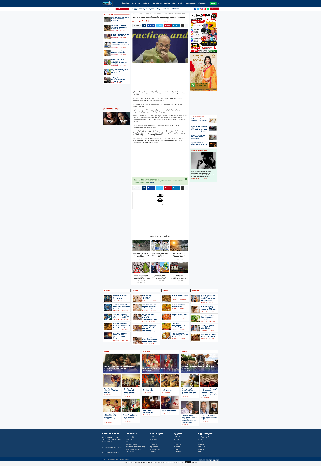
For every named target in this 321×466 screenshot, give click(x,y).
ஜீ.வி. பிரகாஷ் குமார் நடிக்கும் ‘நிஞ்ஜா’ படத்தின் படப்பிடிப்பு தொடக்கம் (129, 391)
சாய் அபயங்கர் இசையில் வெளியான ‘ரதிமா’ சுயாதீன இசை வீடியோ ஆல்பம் (119, 368)
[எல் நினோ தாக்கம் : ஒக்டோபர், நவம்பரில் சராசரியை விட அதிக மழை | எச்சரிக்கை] (107, 53)
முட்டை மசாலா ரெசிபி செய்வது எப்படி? (178, 305)
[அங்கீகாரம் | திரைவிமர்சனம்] (151, 402)
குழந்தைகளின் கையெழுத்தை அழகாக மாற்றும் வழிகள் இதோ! (149, 339)
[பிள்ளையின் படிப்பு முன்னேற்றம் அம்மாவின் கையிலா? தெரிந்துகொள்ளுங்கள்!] (137, 317)
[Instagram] (201, 9)
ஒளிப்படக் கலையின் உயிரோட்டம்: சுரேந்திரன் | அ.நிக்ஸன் (209, 417)
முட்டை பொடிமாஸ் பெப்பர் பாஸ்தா (180, 296)
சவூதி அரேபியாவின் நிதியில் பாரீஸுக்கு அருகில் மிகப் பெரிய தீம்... (119, 71)
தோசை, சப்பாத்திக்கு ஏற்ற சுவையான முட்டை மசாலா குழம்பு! (180, 334)
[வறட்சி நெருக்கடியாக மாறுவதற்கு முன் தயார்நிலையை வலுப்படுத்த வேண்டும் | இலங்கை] (107, 62)
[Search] (218, 3)
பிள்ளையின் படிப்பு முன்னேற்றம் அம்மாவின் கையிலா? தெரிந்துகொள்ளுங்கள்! (150, 316)
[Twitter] (198, 9)
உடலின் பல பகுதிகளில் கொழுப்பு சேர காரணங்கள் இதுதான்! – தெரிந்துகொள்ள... (208, 298)
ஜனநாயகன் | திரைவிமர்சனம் (148, 389)
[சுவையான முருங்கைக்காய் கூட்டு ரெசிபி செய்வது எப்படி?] (166, 326)
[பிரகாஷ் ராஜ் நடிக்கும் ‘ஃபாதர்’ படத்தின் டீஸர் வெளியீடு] (107, 36)
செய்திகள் (126, 3)
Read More (194, 462)
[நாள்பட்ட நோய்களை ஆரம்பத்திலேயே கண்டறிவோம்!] (195, 328)
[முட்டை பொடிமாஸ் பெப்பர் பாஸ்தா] (166, 298)
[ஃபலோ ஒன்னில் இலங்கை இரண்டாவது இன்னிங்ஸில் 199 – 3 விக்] (107, 45)
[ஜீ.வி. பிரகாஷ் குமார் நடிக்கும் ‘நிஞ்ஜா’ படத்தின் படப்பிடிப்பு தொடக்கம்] (131, 380)
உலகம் (141, 14)
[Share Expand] (182, 25)
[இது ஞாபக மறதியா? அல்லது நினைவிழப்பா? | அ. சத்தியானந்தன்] (213, 144)
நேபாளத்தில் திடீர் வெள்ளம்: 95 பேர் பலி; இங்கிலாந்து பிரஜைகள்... (120, 19)
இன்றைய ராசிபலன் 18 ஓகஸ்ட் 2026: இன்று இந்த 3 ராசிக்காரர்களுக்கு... (121, 325)
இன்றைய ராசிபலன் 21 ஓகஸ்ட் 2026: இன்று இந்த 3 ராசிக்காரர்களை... (121, 306)
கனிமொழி (143, 21)
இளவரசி (114, 21)
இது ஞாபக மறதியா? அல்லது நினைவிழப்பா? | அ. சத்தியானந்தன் (199, 144)
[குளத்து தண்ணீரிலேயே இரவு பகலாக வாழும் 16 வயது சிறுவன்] (213, 137)
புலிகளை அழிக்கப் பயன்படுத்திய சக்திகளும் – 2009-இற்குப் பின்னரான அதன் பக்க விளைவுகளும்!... (189, 419)
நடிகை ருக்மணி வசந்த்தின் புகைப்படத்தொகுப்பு (110, 122)
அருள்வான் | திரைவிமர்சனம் (167, 389)
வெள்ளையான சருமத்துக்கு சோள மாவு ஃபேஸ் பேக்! (149, 297)
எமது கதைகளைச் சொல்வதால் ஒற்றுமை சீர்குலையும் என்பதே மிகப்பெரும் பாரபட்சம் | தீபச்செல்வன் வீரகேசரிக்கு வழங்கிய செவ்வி (202, 174)
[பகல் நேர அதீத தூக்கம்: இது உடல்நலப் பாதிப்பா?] (195, 337)
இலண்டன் (136, 3)
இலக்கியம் (156, 3)
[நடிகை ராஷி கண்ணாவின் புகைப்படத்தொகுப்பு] (123, 118)
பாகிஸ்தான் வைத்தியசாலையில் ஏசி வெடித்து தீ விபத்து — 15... (118, 79)
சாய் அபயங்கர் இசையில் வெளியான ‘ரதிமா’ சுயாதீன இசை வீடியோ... (119, 27)
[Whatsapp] (208, 9)
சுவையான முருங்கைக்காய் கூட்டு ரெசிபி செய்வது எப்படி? (179, 325)
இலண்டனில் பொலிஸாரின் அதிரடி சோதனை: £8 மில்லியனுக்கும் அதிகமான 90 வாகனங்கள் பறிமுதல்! (199, 129)
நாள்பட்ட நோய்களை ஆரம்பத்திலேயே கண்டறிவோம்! (207, 326)
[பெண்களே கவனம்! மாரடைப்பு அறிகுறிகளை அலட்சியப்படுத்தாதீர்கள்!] (195, 309)
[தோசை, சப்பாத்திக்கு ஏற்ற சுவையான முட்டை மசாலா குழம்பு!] (166, 335)
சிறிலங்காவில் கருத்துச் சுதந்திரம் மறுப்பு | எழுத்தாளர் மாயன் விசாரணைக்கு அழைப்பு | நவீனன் (209, 392)
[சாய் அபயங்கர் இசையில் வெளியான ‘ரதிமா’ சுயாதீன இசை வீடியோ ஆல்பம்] (107, 28)
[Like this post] (144, 25)
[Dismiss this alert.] (186, 179)
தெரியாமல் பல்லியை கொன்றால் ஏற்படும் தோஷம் (199, 119)
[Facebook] (195, 9)
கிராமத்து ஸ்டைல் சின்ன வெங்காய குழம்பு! (179, 315)
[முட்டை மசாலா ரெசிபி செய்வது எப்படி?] (166, 307)
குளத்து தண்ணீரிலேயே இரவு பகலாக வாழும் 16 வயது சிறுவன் (198, 136)
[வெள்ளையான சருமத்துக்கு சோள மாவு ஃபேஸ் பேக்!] (137, 298)
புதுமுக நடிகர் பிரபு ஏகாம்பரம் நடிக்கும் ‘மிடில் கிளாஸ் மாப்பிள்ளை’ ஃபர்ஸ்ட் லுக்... (110, 417)
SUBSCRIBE (215, 9)
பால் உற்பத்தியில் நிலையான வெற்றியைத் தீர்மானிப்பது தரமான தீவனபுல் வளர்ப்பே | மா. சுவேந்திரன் (198, 367)
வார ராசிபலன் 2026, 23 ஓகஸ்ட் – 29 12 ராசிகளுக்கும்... (119, 297)
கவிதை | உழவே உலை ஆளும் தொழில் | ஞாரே (150, 9)
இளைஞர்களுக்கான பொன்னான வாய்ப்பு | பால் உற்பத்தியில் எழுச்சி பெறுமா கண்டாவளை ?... (189, 391)
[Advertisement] (116, 95)
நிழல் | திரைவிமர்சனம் (169, 411)
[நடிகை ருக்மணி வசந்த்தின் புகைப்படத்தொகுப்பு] (110, 118)
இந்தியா (148, 14)
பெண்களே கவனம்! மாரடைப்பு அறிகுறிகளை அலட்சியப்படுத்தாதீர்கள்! (208, 308)
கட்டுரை (146, 3)
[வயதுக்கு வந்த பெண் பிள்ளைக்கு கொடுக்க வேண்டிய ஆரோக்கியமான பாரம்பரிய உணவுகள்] (137, 328)
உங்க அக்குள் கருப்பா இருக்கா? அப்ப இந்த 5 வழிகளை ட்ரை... (149, 306)
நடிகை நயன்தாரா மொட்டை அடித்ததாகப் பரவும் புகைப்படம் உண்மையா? (130, 416)
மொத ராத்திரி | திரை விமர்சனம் (154, 369)
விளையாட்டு (177, 3)
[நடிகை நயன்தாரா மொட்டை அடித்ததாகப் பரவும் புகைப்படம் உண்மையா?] (131, 405)
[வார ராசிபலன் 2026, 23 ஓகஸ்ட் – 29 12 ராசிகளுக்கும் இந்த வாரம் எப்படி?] (108, 298)
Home (133, 14)
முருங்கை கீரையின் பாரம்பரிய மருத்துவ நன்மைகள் (207, 317)
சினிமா (167, 3)
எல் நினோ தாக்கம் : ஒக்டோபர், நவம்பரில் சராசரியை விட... (120, 51)
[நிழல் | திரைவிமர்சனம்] (170, 402)
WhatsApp (213, 3)
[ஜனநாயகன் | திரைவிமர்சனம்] (151, 380)
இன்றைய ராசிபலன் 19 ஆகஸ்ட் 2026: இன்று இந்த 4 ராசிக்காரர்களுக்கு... (121, 315)
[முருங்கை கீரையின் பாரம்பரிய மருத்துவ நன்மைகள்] (195, 318)
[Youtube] (205, 9)
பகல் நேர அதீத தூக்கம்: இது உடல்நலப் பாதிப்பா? (208, 335)
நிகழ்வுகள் (202, 3)
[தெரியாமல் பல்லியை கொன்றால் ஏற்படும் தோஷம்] (213, 120)
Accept (187, 462)
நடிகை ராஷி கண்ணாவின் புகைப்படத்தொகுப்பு (123, 122)
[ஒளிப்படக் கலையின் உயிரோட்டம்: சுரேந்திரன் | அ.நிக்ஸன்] (209, 407)
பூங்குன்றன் (115, 30)
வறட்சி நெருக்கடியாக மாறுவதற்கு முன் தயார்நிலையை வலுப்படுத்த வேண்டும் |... (119, 62)
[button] (131, 9)
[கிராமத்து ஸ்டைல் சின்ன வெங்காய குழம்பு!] (166, 317)
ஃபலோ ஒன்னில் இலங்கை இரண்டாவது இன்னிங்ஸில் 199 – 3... (120, 44)
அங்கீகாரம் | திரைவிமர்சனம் (148, 411)
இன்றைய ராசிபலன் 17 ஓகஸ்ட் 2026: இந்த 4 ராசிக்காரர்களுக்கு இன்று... (120, 335)
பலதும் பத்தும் (189, 3)
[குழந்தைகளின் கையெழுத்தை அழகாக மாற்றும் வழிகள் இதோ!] (137, 340)
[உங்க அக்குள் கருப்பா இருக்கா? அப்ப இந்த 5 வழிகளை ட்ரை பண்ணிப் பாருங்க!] (137, 307)
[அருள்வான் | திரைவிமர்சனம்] (170, 380)
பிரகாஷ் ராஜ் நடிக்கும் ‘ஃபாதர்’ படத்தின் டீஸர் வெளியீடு (120, 35)
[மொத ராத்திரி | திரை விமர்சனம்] (160, 363)
